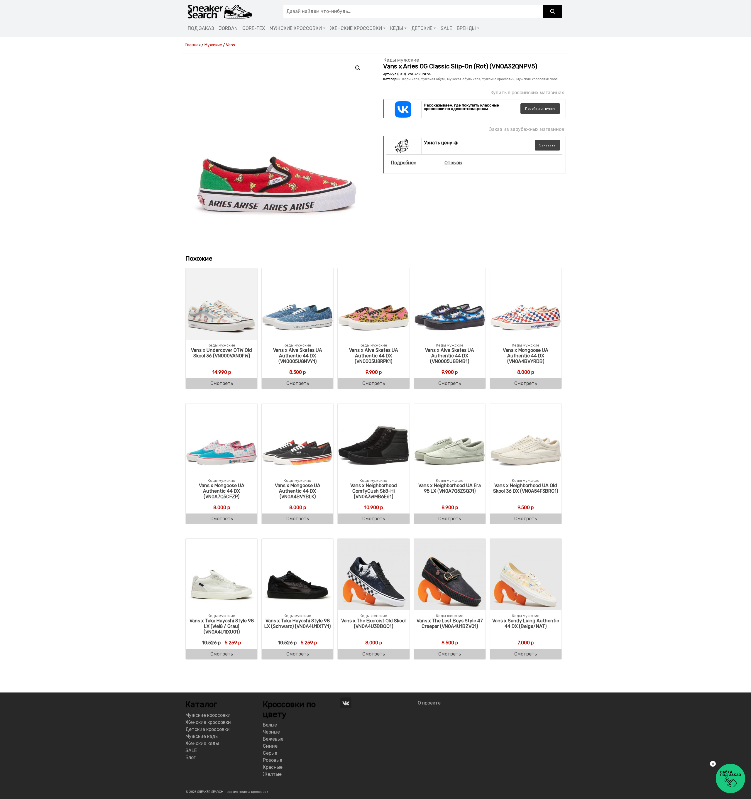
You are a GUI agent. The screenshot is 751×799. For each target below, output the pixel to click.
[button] (358, 68)
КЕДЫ (396, 28)
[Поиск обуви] (552, 11)
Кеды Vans (410, 79)
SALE (446, 28)
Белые (270, 725)
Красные (273, 767)
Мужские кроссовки (498, 79)
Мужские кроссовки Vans (536, 79)
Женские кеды (202, 743)
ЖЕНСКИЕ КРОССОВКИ (356, 28)
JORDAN (228, 28)
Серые (270, 753)
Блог (190, 757)
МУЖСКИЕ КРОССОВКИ (296, 28)
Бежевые (273, 739)
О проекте (429, 703)
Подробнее (403, 162)
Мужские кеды (202, 736)
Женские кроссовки (208, 722)
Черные (271, 732)
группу (540, 109)
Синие (270, 746)
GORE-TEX (253, 28)
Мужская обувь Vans (463, 79)
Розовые (272, 760)
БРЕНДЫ (466, 28)
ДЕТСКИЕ (421, 28)
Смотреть (221, 383)
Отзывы (453, 162)
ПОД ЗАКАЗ (201, 28)
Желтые (272, 774)
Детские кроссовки (207, 729)
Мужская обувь (433, 79)
